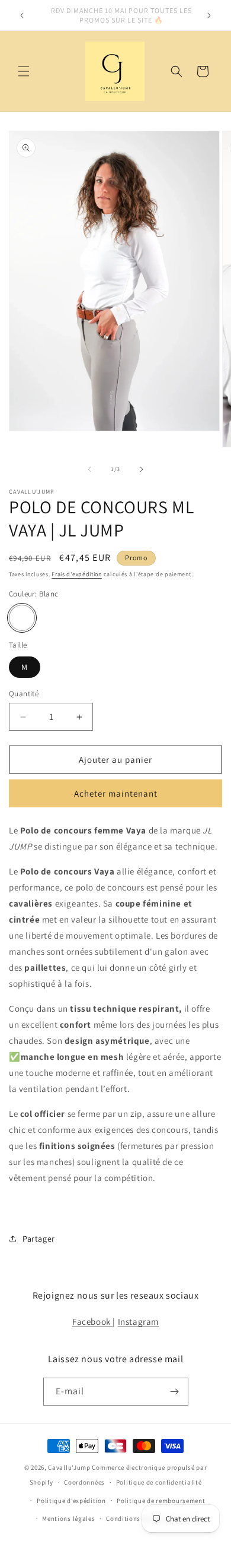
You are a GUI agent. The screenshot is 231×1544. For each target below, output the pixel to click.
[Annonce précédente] (22, 15)
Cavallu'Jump (69, 1467)
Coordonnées (84, 1482)
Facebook (92, 1321)
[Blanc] (22, 618)
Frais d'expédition (77, 574)
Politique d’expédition (71, 1500)
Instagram (138, 1321)
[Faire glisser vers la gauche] (89, 469)
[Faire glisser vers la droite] (142, 469)
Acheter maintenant (116, 793)
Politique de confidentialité (159, 1482)
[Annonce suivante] (209, 15)
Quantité (23, 694)
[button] (24, 71)
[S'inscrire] (175, 1392)
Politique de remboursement (161, 1500)
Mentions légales (68, 1518)
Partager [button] (39, 1238)
